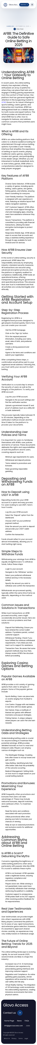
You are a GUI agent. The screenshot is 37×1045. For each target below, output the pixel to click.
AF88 (4, 102)
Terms (20, 1038)
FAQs (27, 1021)
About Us (7, 1038)
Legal (26, 1038)
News (19, 1021)
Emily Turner (20, 29)
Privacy (14, 1038)
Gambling (10, 26)
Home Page (9, 1021)
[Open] (32, 5)
